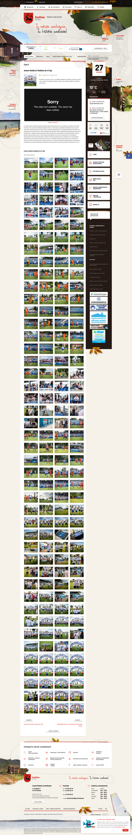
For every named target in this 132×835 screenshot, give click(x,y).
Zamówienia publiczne (94, 277)
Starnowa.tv (55, 122)
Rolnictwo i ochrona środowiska (34, 758)
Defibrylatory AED (119, 175)
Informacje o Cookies (38, 809)
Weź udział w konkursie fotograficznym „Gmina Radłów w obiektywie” (99, 111)
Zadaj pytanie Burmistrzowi (94, 215)
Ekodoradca (92, 239)
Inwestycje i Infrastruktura (57, 752)
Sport (47, 56)
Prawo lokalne (96, 128)
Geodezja (31, 765)
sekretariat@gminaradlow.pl (73, 798)
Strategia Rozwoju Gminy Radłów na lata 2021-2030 (98, 265)
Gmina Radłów (29, 56)
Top (106, 809)
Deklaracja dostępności (69, 809)
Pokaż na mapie (38, 802)
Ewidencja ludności (99, 752)
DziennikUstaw (101, 128)
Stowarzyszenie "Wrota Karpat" (97, 235)
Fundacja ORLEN (93, 246)
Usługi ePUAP (100, 765)
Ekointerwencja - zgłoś (101, 48)
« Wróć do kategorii (53, 731)
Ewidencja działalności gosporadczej (102, 758)
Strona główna (30, 2)
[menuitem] (30, 7)
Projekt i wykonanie (95, 815)
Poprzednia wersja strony (96, 289)
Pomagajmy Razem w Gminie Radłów (98, 250)
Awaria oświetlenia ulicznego (97, 273)
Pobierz (91, 144)
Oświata (75, 752)
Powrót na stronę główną (34, 18)
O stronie (27, 809)
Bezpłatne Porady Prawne (95, 285)
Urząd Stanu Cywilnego (33, 752)
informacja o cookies (120, 827)
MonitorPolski (107, 128)
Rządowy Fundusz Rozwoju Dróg (97, 243)
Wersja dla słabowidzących (101, 2)
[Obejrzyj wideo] (104, 36)
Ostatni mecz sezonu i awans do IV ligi (33, 724)
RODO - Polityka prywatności (53, 809)
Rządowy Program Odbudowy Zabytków (96, 255)
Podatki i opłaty (52, 765)
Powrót (100, 809)
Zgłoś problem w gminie (95, 269)
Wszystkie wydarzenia (97, 117)
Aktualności (39, 56)
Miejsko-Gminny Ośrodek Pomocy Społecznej (57, 758)
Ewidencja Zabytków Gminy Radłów (98, 281)
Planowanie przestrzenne (80, 759)
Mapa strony (42, 2)
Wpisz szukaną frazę (93, 56)
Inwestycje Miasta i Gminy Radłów (98, 231)
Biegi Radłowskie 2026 (96, 104)
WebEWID (90, 128)
